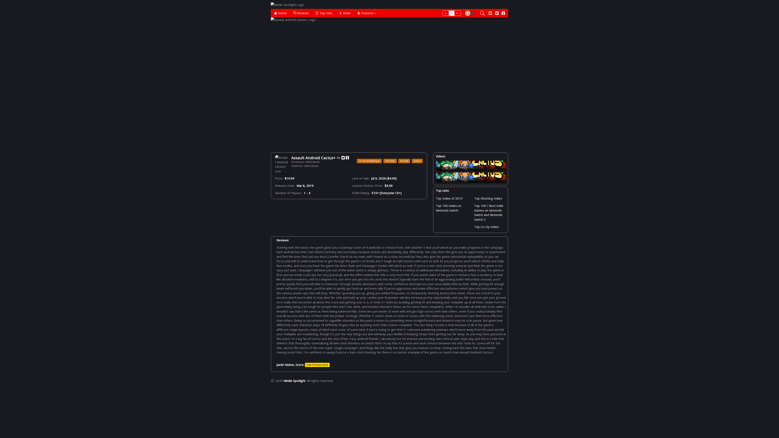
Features (367, 13)
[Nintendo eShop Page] (338, 157)
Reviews (302, 13)
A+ (457, 13)
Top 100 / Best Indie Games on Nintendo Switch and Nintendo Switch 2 (488, 213)
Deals (346, 13)
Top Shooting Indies (488, 198)
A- (446, 13)
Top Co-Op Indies (486, 227)
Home (282, 13)
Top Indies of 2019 (449, 198)
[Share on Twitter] (343, 157)
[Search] (482, 13)
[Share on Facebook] (347, 157)
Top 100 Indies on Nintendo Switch (448, 208)
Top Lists (325, 13)
